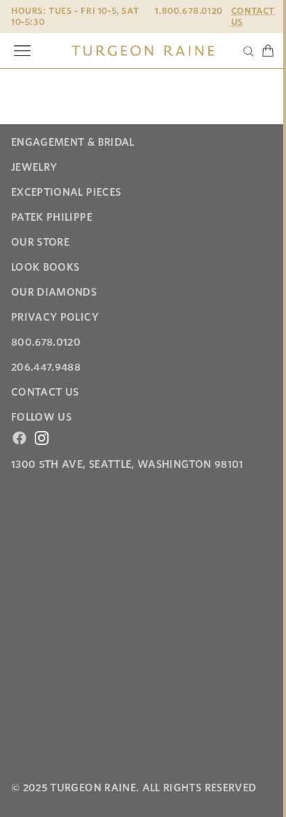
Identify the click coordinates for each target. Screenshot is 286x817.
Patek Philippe (51, 217)
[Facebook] (19, 438)
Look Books (45, 267)
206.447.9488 (46, 367)
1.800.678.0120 (188, 11)
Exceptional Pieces (66, 192)
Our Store (40, 242)
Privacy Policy (55, 317)
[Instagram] (41, 438)
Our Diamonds (53, 292)
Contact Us (253, 16)
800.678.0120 (46, 342)
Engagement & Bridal (73, 142)
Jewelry (34, 167)
